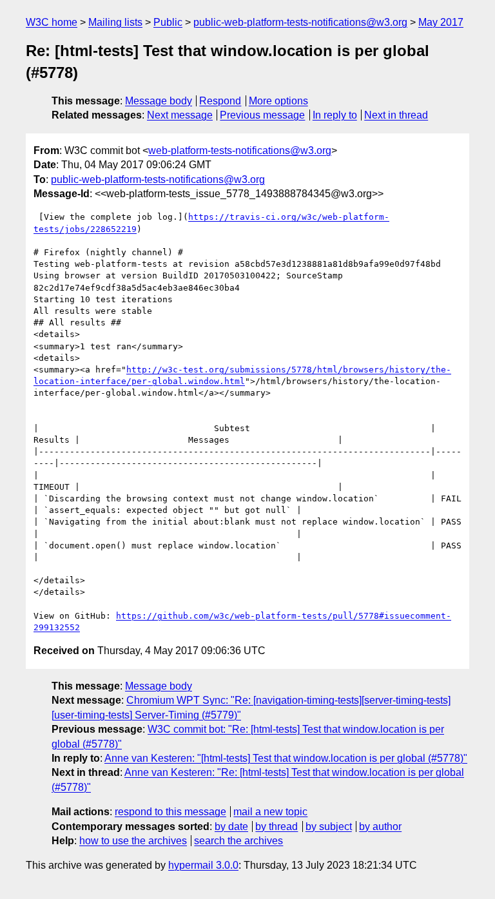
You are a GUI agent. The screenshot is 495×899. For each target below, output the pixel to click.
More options (278, 100)
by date (231, 826)
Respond (220, 100)
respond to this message (170, 811)
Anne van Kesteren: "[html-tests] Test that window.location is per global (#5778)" (285, 758)
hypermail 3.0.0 (203, 865)
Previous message (262, 115)
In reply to (335, 115)
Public (167, 22)
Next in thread (396, 115)
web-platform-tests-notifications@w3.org (239, 150)
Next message (180, 115)
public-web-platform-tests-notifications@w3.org (300, 22)
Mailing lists (115, 22)
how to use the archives (133, 840)
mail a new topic (270, 811)
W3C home (51, 22)
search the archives (238, 840)
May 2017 (440, 22)
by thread (276, 826)
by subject (329, 826)
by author (380, 826)
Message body (158, 100)
